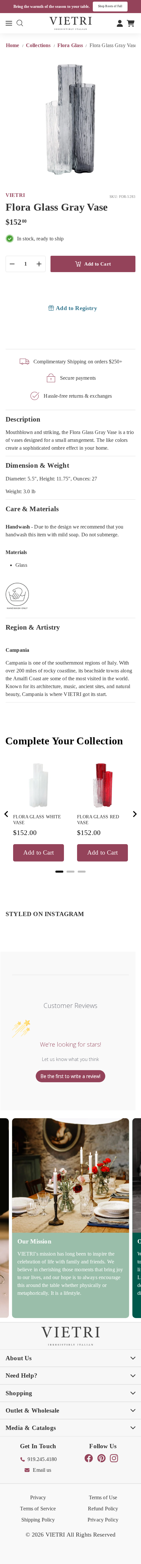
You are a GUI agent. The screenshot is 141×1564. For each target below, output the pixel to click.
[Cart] (130, 23)
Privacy (38, 1497)
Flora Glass (70, 45)
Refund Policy (103, 1508)
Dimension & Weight (37, 465)
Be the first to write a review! (70, 1076)
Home (13, 45)
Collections (39, 45)
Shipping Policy (38, 1519)
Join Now (118, 6)
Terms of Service (38, 1508)
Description (23, 419)
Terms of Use (103, 1497)
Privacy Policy (103, 1519)
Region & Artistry (33, 627)
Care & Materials (32, 509)
